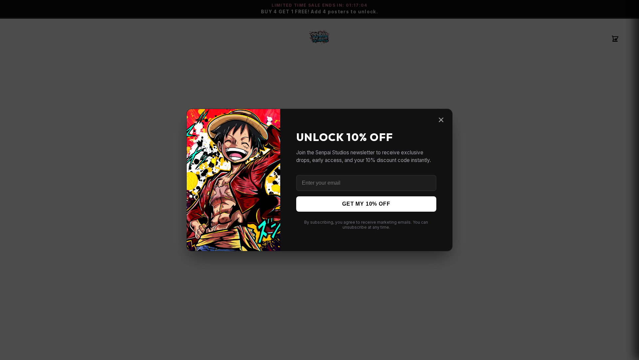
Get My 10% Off (366, 204)
